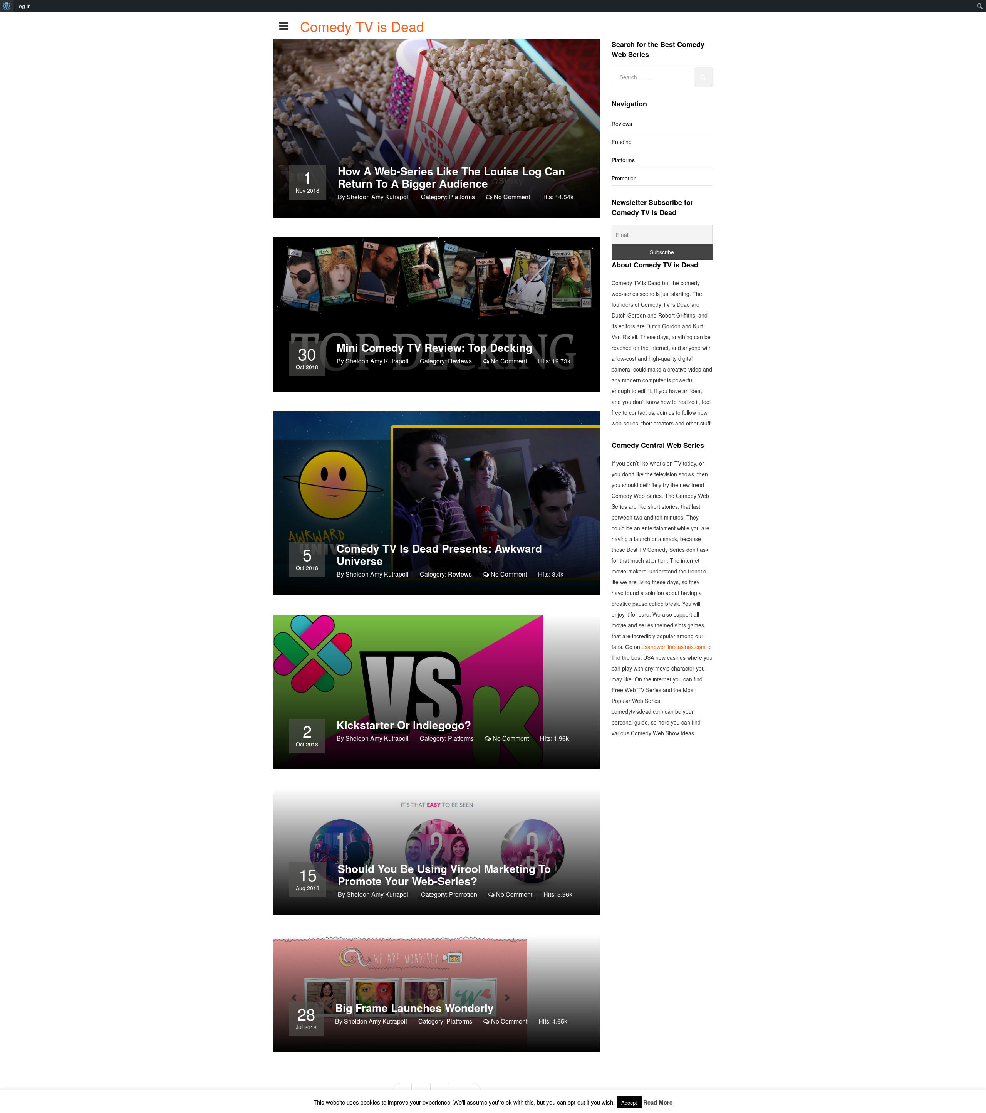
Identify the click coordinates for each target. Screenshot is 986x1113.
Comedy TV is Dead (362, 26)
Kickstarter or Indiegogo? (404, 725)
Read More (657, 1102)
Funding (622, 142)
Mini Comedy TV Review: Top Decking (434, 347)
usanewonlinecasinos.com (674, 647)
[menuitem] (6, 6)
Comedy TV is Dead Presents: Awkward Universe (439, 554)
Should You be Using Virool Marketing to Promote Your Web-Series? (444, 875)
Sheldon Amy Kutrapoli (378, 196)
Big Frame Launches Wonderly (414, 1007)
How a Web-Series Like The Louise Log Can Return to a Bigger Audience (451, 177)
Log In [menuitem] (23, 6)
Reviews (460, 360)
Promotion (463, 894)
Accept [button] (629, 1102)
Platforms (462, 196)
